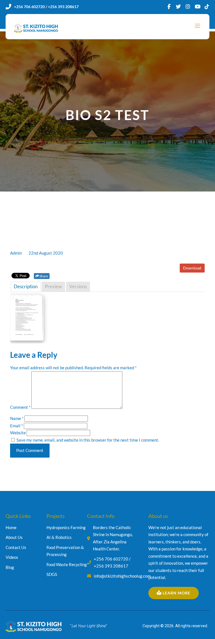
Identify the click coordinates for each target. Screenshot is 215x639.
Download (192, 268)
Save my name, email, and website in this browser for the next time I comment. (88, 439)
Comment (20, 407)
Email (16, 425)
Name (17, 418)
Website (18, 432)
